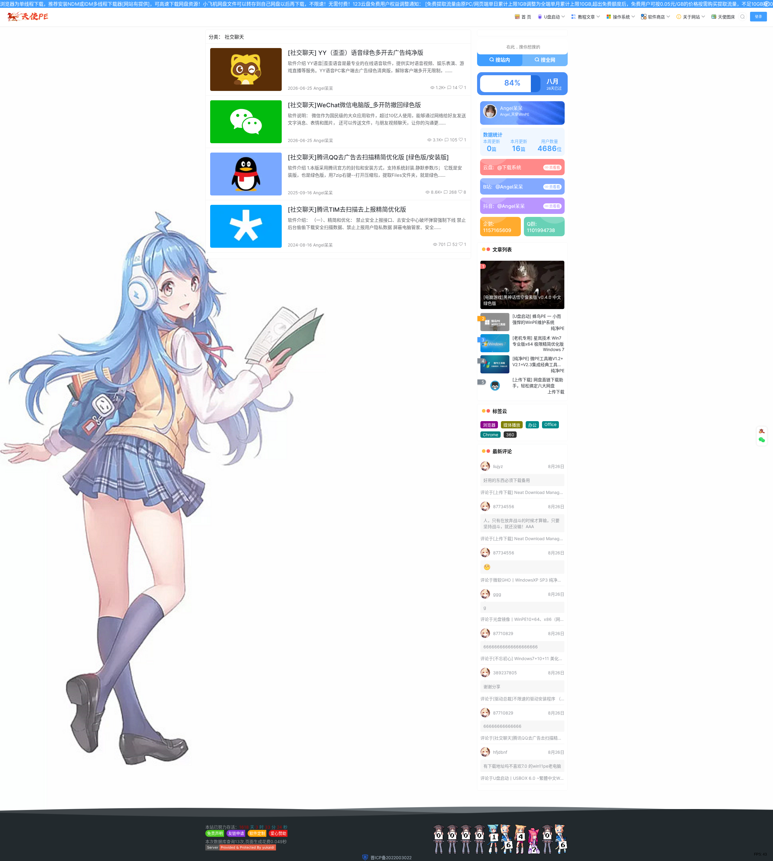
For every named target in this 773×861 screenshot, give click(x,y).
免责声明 (215, 833)
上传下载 (555, 391)
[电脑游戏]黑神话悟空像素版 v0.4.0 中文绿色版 (522, 300)
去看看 (554, 167)
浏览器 (489, 424)
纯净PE (557, 328)
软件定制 (257, 833)
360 (510, 434)
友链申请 (236, 833)
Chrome (490, 434)
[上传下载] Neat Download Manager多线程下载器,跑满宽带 (550, 492)
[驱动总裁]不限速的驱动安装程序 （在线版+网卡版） (543, 698)
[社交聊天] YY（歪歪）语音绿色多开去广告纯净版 (355, 52)
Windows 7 (553, 349)
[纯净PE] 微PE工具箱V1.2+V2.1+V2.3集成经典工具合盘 (537, 361)
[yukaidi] (240, 848)
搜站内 (503, 60)
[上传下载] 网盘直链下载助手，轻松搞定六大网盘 (537, 382)
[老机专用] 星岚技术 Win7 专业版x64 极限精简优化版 (538, 341)
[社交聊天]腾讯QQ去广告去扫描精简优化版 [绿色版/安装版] (368, 157)
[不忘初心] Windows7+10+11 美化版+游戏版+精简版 (543, 658)
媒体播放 (511, 424)
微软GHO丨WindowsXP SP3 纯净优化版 (531, 579)
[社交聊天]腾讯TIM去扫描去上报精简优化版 (347, 209)
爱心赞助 (278, 833)
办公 (532, 424)
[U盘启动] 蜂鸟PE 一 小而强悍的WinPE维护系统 (536, 319)
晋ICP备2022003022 (391, 857)
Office (550, 424)
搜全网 (548, 60)
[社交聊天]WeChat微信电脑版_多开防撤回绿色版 (354, 105)
